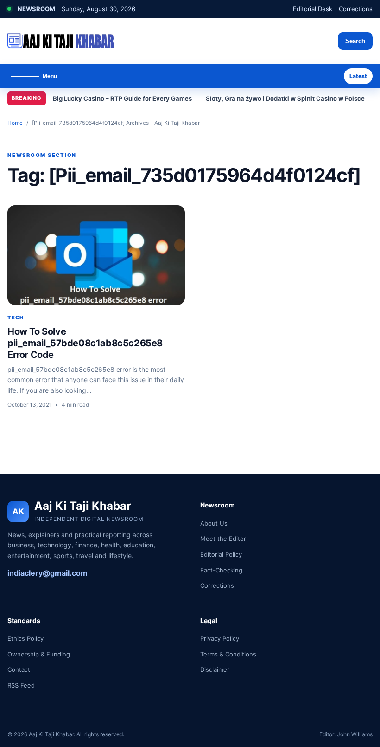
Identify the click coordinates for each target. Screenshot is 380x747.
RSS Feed (21, 685)
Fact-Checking (221, 570)
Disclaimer (214, 669)
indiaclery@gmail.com (47, 573)
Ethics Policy (25, 638)
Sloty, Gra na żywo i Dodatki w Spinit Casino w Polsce (285, 98)
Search (355, 41)
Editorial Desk (312, 9)
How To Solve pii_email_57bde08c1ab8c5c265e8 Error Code (85, 343)
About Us (214, 523)
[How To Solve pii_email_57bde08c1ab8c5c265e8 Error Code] (96, 255)
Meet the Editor (223, 538)
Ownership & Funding (38, 654)
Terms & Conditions (228, 654)
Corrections (356, 9)
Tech (15, 317)
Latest (358, 75)
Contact (18, 669)
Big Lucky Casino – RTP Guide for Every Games (122, 98)
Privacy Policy (219, 638)
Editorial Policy (221, 554)
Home (15, 122)
